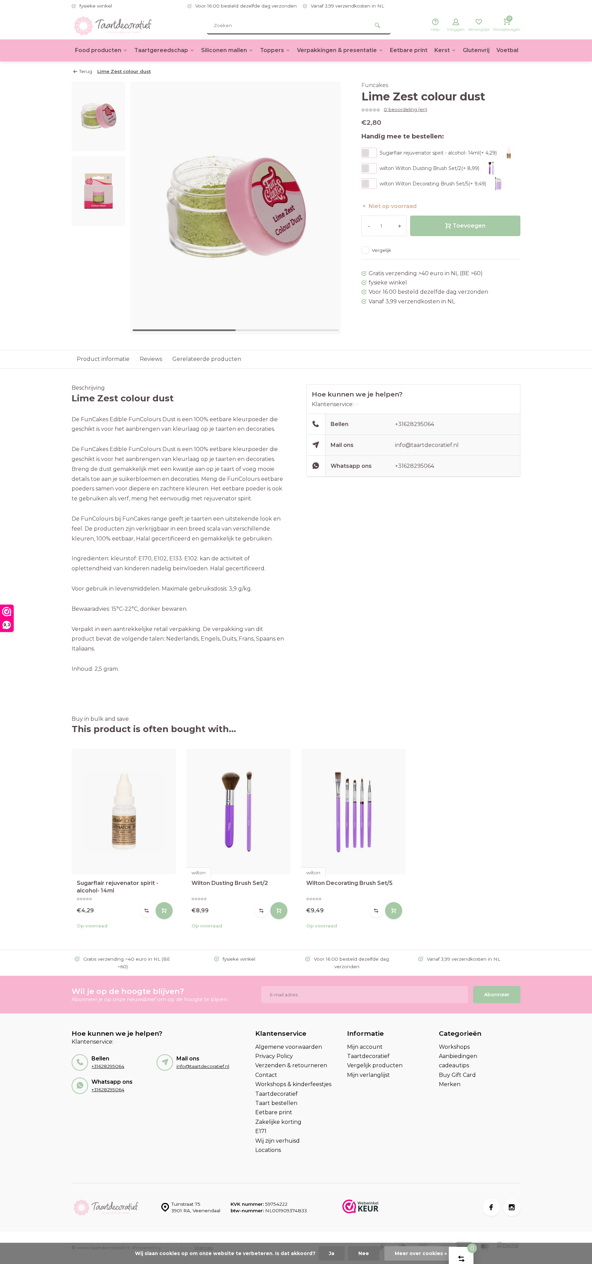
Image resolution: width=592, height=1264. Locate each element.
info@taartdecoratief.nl (427, 445)
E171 (261, 1131)
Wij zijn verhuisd (277, 1141)
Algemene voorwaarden (288, 1047)
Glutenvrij (476, 50)
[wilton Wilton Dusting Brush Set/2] (238, 811)
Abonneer (496, 995)
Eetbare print (409, 50)
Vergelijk (381, 250)
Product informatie (103, 359)
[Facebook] (491, 1207)
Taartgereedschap (161, 50)
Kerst (442, 50)
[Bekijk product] (164, 910)
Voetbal (507, 50)
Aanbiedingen (458, 1056)
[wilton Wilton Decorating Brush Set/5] (353, 811)
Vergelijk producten (375, 1065)
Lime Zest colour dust (124, 71)
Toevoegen (469, 225)
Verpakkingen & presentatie (337, 50)
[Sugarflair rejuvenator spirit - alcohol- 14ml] (124, 811)
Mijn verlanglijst (368, 1075)
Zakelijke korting (278, 1122)
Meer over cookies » (421, 1253)
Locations (268, 1150)
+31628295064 (414, 424)
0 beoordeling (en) (405, 109)
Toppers (272, 50)
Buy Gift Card (457, 1075)
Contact (266, 1075)
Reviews (151, 359)
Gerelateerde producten (206, 359)
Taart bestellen (276, 1103)
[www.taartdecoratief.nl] (113, 25)
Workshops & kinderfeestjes (293, 1084)
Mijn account (365, 1047)
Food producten (98, 50)
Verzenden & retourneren (291, 1065)
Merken (449, 1084)
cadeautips (454, 1065)
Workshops (454, 1047)
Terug (85, 71)
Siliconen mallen (224, 50)
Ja (331, 1253)
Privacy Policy (274, 1056)
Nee (363, 1253)
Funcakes (374, 85)
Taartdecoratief (276, 1094)
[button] (327, 208)
